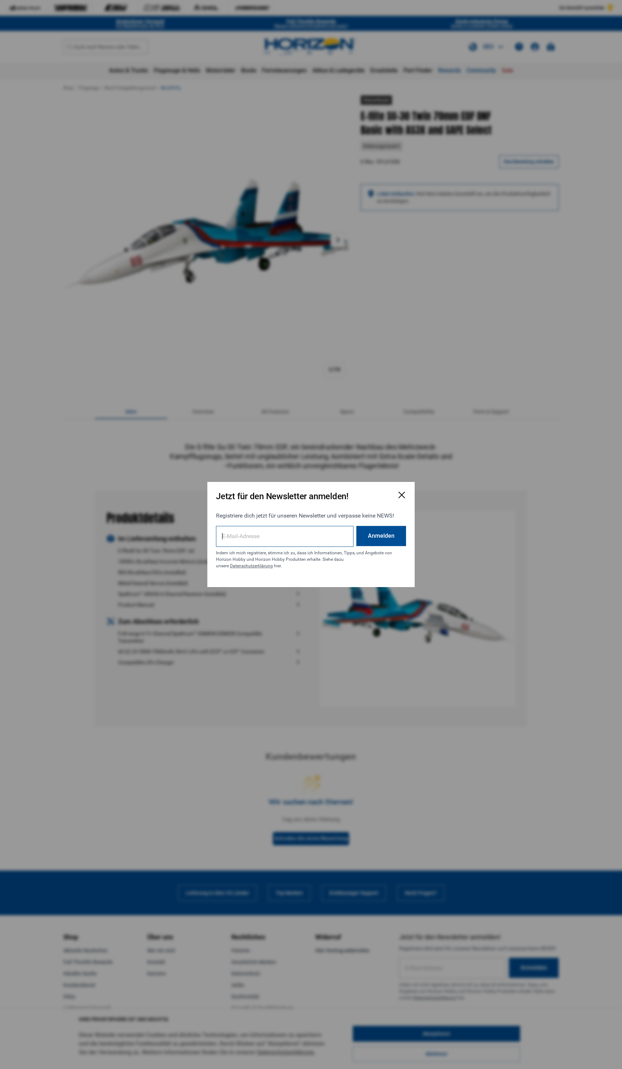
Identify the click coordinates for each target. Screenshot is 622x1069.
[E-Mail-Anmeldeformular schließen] (401, 495)
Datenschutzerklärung (251, 565)
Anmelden (381, 535)
